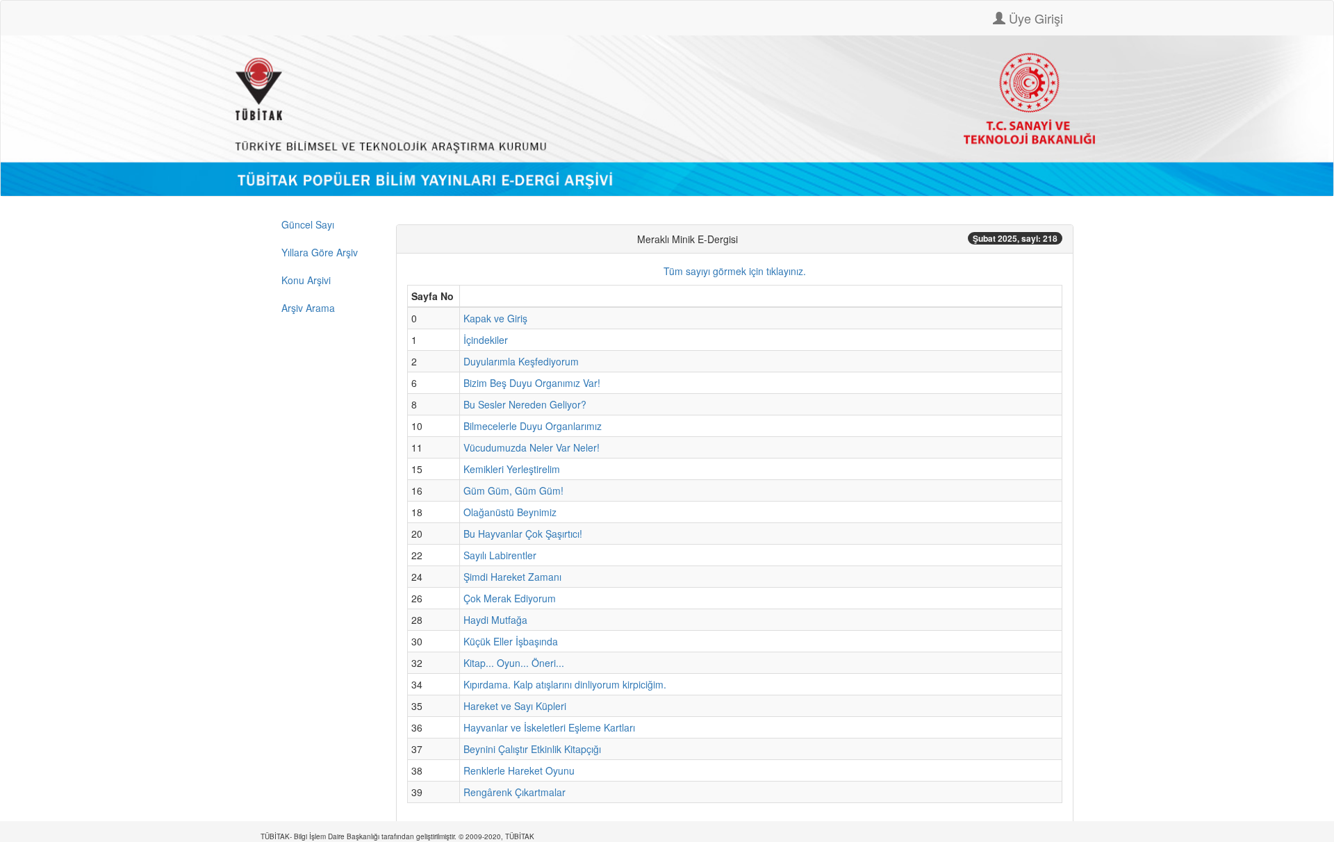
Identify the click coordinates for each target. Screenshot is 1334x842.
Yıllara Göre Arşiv (319, 252)
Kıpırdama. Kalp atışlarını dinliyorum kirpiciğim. (564, 684)
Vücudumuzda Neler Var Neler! (531, 447)
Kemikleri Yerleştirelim (511, 469)
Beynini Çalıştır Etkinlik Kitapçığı (532, 749)
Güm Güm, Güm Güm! (513, 490)
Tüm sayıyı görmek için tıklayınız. (735, 271)
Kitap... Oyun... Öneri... (513, 663)
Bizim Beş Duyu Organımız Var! (531, 383)
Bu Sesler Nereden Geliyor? (524, 404)
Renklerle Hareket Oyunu (519, 770)
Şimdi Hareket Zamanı (512, 577)
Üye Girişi (1034, 18)
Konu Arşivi (306, 280)
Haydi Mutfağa (495, 620)
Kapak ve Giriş (495, 318)
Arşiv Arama (308, 308)
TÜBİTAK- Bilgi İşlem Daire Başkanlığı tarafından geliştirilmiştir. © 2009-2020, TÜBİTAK (397, 836)
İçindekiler (485, 340)
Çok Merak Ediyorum (509, 598)
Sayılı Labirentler (499, 555)
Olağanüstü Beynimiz (510, 512)
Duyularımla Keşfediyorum (521, 361)
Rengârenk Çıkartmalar (514, 792)
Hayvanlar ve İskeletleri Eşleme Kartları (549, 727)
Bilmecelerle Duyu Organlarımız (532, 426)
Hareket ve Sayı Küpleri (514, 706)
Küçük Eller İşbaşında (510, 641)
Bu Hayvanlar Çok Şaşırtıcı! (522, 533)
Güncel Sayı (307, 224)
